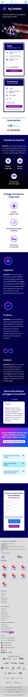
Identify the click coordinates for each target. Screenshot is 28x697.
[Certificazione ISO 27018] (4, 585)
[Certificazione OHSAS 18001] (23, 568)
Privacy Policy (22, 516)
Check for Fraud (4, 599)
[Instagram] (7, 652)
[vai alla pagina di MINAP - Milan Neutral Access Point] (14, 664)
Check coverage (4, 608)
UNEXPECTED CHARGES (4, 626)
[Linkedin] (11, 652)
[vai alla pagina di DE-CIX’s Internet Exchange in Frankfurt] (13, 669)
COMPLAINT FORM (4, 624)
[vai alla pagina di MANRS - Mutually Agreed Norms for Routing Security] (13, 674)
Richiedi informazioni (14, 106)
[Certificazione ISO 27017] (23, 576)
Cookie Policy (11, 692)
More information (20, 695)
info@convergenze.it (7, 645)
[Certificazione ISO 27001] (4, 576)
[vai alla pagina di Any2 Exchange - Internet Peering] (6, 669)
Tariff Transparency (4, 613)
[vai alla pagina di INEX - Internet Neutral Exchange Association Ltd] (7, 664)
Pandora (2, 593)
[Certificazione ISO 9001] (4, 568)
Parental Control (4, 601)
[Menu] (2, 2)
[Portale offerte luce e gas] (7, 632)
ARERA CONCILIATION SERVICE (5, 629)
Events (2, 596)
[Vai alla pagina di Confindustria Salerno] (3, 556)
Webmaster (17, 692)
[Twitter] (9, 652)
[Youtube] (4, 652)
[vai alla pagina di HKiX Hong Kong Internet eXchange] (19, 669)
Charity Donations (4, 598)
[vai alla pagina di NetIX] (20, 679)
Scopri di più (14, 70)
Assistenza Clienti (4, 618)
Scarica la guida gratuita (14, 442)
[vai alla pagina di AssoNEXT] (6, 674)
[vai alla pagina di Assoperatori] (21, 674)
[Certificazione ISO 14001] (14, 568)
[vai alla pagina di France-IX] (8, 679)
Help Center (3, 594)
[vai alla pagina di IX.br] (14, 679)
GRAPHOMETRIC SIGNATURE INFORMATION (14, 687)
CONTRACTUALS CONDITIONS (5, 616)
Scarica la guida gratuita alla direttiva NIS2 (14, 109)
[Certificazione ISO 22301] (14, 576)
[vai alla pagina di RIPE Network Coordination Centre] (25, 669)
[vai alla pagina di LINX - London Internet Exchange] (22, 664)
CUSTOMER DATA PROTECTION (10, 689)
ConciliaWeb (3, 610)
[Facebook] (2, 652)
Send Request (14, 526)
